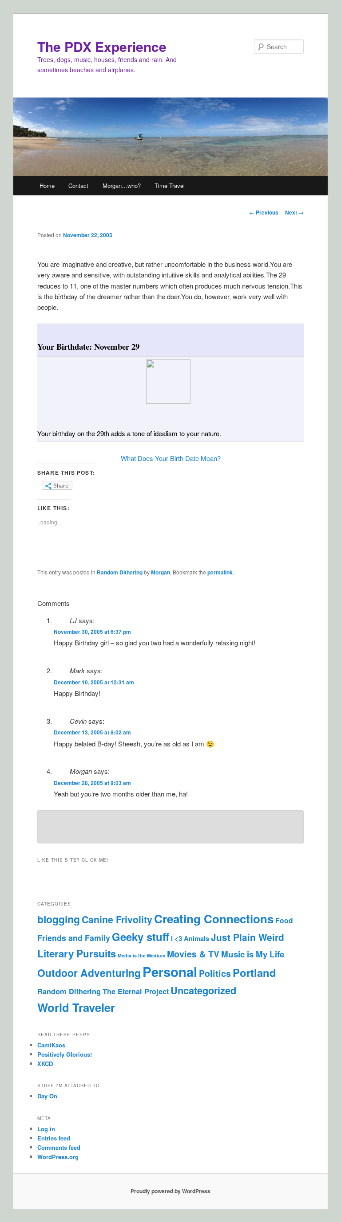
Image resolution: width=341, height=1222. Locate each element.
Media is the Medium (141, 955)
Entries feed (53, 1138)
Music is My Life (252, 954)
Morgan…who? (122, 185)
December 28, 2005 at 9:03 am (92, 783)
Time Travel (170, 185)
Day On (47, 1096)
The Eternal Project (136, 991)
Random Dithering (120, 572)
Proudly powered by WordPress (170, 1191)
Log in (46, 1128)
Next (294, 212)
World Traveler (76, 1007)
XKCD (45, 1063)
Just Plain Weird (247, 937)
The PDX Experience (102, 46)
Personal (170, 971)
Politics (215, 973)
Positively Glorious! (64, 1054)
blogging (58, 919)
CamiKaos (51, 1045)
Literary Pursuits (76, 953)
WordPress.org (58, 1156)
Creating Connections (214, 918)
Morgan (160, 572)
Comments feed (58, 1147)
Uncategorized (203, 990)
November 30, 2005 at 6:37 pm (92, 632)
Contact (78, 185)
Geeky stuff (140, 936)
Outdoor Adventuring (89, 972)
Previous (263, 212)
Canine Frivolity (117, 919)
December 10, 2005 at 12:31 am (94, 682)
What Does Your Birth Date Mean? (171, 458)
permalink (220, 572)
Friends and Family (73, 937)
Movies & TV (193, 954)
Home (47, 185)
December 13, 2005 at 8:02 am (92, 732)
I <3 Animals (190, 938)
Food (284, 920)
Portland (254, 972)
